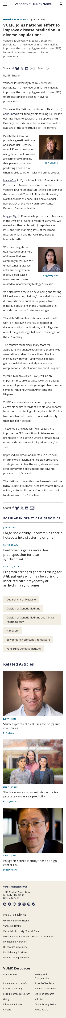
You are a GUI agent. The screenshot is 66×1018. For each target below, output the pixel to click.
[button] (5, 4)
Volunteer (40, 999)
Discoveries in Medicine (15, 946)
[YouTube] (14, 904)
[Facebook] (9, 904)
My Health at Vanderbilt (15, 941)
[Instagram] (19, 904)
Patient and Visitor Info (15, 983)
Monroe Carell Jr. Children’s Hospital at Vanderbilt (28, 936)
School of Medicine (44, 983)
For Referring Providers (15, 952)
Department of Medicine (21, 599)
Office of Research (44, 993)
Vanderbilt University (45, 988)
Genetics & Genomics (15, 19)
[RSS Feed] (4, 904)
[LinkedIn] (28, 904)
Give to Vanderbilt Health (16, 920)
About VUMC (41, 1009)
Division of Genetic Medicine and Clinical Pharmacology (30, 619)
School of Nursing (12, 988)
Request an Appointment (16, 957)
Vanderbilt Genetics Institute (23, 648)
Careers (7, 1009)
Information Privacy (13, 1004)
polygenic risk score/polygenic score (28, 639)
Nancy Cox (9, 180)
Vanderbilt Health (12, 925)
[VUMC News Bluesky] (33, 904)
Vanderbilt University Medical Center (21, 931)
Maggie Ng (10, 216)
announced (10, 114)
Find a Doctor (10, 974)
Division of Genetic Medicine (23, 608)
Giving (6, 999)
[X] (24, 904)
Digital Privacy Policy (45, 1004)
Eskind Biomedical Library (16, 993)
